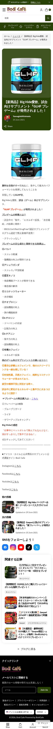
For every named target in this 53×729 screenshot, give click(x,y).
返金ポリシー (8, 700)
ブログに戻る (28, 649)
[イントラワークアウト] (21, 26)
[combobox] (26, 18)
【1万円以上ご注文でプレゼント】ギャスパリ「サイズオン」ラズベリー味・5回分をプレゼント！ (32, 569)
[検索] (48, 18)
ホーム (7, 36)
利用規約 (43, 700)
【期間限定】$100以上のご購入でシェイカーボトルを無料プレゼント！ (26, 585)
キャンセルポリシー (40, 704)
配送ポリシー (9, 704)
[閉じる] (49, 2)
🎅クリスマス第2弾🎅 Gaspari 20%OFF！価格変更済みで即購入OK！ (32, 615)
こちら (35, 398)
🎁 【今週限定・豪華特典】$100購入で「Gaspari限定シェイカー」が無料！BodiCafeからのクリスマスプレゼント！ (33, 632)
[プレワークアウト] (4, 26)
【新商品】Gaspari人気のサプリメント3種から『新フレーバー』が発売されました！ (33, 525)
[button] (4, 10)
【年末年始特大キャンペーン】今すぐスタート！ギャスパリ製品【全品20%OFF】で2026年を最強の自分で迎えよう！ (33, 601)
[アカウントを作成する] (41, 10)
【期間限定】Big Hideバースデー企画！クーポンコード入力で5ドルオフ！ (32, 505)
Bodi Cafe (20, 717)
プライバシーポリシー (26, 700)
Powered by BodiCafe (34, 717)
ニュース (16, 36)
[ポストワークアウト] (37, 26)
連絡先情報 (23, 704)
